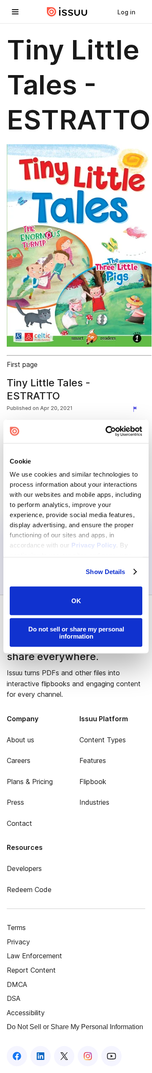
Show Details (105, 571)
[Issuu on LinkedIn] (40, 1056)
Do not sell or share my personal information (76, 632)
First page (22, 364)
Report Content (31, 970)
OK (76, 600)
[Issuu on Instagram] (88, 1056)
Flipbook (92, 781)
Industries (94, 802)
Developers (24, 868)
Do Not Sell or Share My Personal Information (75, 1026)
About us (20, 740)
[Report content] (136, 409)
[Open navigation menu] (15, 11)
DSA (13, 998)
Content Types (102, 740)
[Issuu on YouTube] (111, 1056)
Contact (19, 823)
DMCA (17, 984)
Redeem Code (29, 889)
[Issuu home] (67, 11)
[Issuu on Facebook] (17, 1056)
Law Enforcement (34, 956)
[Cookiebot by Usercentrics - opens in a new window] (107, 431)
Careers (18, 760)
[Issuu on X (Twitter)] (64, 1056)
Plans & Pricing (30, 781)
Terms (16, 927)
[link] (126, 11)
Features (92, 760)
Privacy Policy (93, 545)
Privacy (18, 942)
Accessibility (26, 1012)
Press (15, 802)
